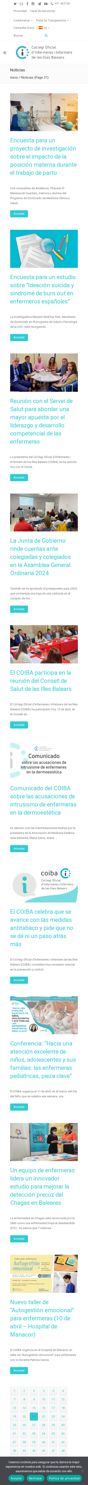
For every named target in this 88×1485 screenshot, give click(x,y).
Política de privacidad (64, 1478)
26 (24, 1425)
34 (43, 1433)
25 (14, 1425)
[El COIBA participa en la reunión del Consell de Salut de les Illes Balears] (44, 644)
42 (63, 1442)
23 (53, 1416)
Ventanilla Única (24, 28)
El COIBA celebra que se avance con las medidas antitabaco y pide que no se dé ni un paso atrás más (41, 927)
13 (14, 1408)
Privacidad (20, 11)
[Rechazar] (82, 1471)
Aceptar (16, 1478)
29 (53, 1425)
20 (24, 1416)
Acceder (19, 213)
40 (43, 1442)
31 (14, 1433)
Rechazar (35, 1478)
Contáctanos (22, 20)
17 (53, 1408)
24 (63, 1416)
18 (63, 1408)
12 (63, 1399)
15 (33, 1408)
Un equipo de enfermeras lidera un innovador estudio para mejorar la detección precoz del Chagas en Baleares (42, 1186)
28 (43, 1425)
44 (24, 1450)
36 (63, 1433)
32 (24, 1433)
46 (43, 1450)
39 (33, 1442)
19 (14, 1416)
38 (24, 1442)
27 (33, 1425)
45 (33, 1450)
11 (53, 1399)
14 (24, 1408)
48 (63, 1450)
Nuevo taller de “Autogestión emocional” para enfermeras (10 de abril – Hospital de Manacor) (42, 1318)
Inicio (14, 77)
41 (53, 1442)
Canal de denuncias (42, 11)
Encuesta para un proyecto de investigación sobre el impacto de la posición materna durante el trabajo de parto (43, 156)
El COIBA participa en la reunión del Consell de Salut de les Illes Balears (41, 680)
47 (53, 1450)
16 (43, 1408)
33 (33, 1433)
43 (14, 1450)
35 (53, 1433)
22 (43, 1416)
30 (63, 1425)
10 (43, 1399)
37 (14, 1442)
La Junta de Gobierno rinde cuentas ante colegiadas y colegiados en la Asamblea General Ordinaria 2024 (40, 556)
